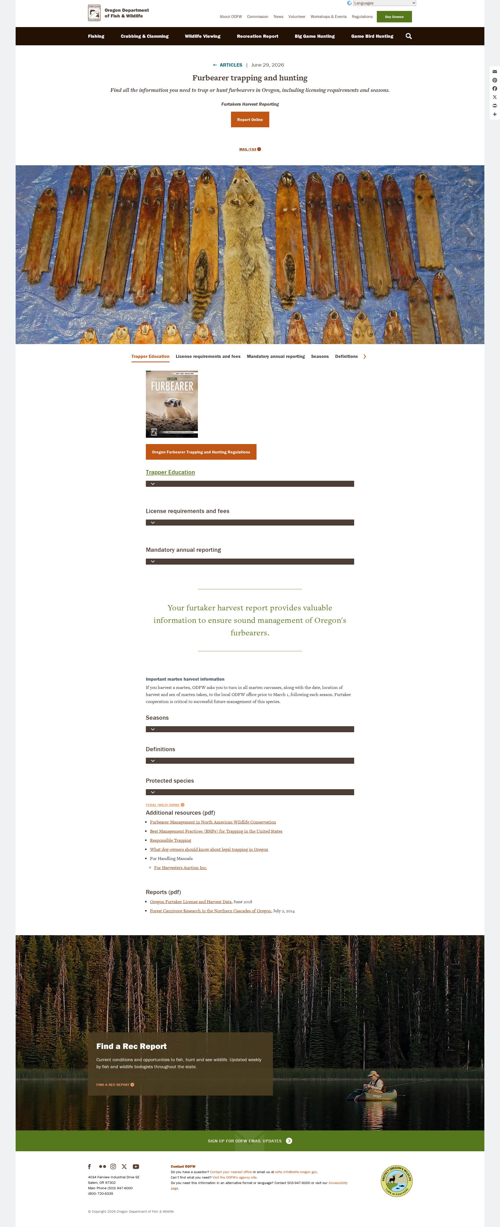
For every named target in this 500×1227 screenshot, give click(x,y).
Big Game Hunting (315, 36)
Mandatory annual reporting (276, 356)
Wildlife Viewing (202, 36)
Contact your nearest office (231, 1171)
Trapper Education (151, 356)
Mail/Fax (247, 149)
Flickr (102, 1166)
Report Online (250, 119)
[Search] (408, 36)
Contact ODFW (183, 1166)
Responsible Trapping (170, 840)
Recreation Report (257, 36)
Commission (257, 16)
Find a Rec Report (131, 1046)
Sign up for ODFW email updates (245, 1140)
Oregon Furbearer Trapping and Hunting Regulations (201, 451)
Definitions (346, 356)
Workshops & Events (329, 16)
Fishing (96, 36)
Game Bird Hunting (372, 36)
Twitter (125, 1166)
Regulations (362, 16)
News (278, 16)
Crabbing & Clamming (144, 36)
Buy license (394, 16)
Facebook (91, 1166)
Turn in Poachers (396, 1181)
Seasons (320, 356)
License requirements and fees (208, 356)
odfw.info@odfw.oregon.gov (296, 1171)
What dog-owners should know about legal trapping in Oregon (209, 849)
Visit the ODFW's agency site (235, 1177)
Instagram (113, 1166)
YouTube (136, 1166)
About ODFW (231, 16)
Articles (231, 64)
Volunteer (297, 16)
